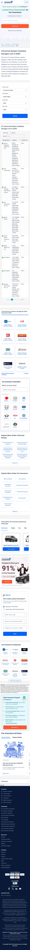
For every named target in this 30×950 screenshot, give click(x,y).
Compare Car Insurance (22, 485)
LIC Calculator (4, 819)
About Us (3, 852)
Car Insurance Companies (7, 504)
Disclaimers (4, 781)
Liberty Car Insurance (24, 674)
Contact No (24, 140)
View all (14, 463)
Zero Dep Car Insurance (7, 485)
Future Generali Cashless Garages (22, 325)
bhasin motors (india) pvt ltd (6, 238)
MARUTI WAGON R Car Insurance (11, 545)
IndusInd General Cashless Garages (22, 353)
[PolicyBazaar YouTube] (20, 888)
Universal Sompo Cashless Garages (7, 45)
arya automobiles (7, 169)
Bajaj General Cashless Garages (8, 325)
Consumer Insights (5, 845)
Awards (3, 843)
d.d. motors (7, 270)
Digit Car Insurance (24, 653)
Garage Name (6, 140)
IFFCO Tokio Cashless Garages (8, 353)
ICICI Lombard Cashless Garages (22, 339)
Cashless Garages (15, 44)
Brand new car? (15, 30)
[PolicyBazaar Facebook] (9, 888)
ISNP (2, 861)
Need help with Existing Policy (15, 609)
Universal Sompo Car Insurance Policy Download (8, 456)
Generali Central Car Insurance (5, 664)
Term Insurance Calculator (7, 815)
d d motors (7, 257)
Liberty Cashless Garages (8, 367)
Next (22, 299)
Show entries (9, 132)
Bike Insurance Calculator (7, 830)
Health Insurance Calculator (8, 824)
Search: (5, 136)
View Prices (15, 26)
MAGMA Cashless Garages (22, 367)
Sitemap (3, 854)
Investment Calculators (9, 808)
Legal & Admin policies (6, 858)
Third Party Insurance (22, 491)
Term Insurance (7, 795)
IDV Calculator (22, 498)
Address (14, 140)
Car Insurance (7, 44)
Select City (4, 106)
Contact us (4, 863)
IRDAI (2, 895)
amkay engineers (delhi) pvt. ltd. (6, 146)
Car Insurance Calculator (7, 491)
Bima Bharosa (8, 895)
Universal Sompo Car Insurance (8, 443)
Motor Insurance (8, 478)
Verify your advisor (6, 865)
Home (2, 44)
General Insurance (7, 791)
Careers (3, 856)
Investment (6, 798)
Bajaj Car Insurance (5, 653)
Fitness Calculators (8, 811)
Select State (5, 99)
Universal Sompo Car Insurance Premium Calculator (22, 456)
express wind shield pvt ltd (7, 285)
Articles (3, 837)
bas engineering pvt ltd (7, 204)
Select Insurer (5, 87)
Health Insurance (7, 800)
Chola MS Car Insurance (15, 653)
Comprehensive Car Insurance (8, 498)
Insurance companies (6, 841)
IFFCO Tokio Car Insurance (5, 674)
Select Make (5, 93)
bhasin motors (5, 218)
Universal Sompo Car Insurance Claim (22, 443)
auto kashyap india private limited (7, 190)
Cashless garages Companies (8, 374)
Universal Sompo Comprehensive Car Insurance (8, 449)
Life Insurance (6, 793)
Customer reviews (5, 839)
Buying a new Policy (12, 606)
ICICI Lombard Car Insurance (24, 664)
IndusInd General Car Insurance (15, 675)
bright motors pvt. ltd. (7, 247)
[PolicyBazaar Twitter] (12, 888)
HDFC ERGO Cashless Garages (8, 339)
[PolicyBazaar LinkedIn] (16, 888)
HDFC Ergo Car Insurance (15, 664)
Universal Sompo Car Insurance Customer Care (22, 449)
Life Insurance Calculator (7, 821)
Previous (8, 299)
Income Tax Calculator (6, 813)
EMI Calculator (4, 817)
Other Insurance (7, 802)
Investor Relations (5, 867)
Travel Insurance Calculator (8, 826)
